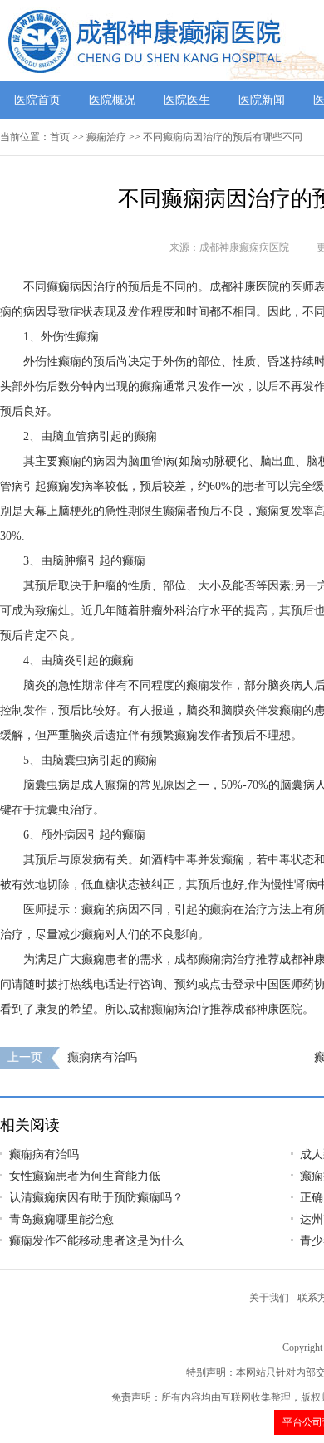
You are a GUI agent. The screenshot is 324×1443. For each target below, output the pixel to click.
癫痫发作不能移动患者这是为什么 (96, 1241)
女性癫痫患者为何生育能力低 (84, 1176)
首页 (60, 137)
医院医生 (187, 100)
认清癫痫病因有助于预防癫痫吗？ (96, 1197)
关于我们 (269, 1298)
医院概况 (112, 100)
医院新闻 (261, 100)
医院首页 (37, 100)
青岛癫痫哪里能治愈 (61, 1219)
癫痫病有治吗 (102, 1057)
